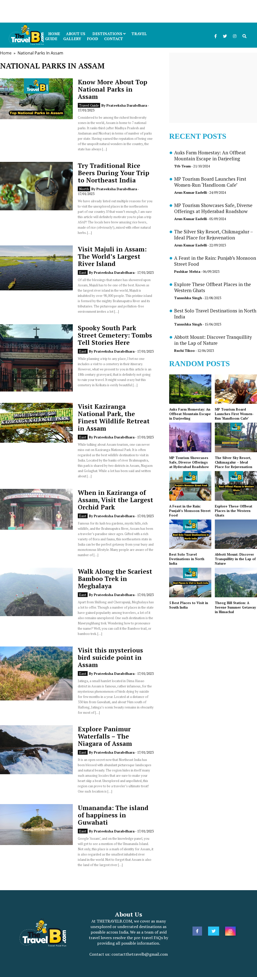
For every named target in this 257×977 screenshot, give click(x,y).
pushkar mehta (187, 271)
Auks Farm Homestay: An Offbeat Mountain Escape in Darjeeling (210, 156)
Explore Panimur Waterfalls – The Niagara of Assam (105, 736)
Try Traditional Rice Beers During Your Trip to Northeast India (113, 172)
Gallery (72, 38)
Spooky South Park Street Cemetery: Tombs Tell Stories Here (115, 335)
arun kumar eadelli (190, 192)
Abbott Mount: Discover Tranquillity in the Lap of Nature (213, 340)
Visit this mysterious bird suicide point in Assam (110, 657)
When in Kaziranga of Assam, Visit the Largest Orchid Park (115, 499)
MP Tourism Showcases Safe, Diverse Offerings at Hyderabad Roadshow (213, 208)
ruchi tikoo (184, 350)
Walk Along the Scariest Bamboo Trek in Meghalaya (115, 578)
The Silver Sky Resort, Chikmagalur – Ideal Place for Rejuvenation (213, 235)
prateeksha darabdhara (126, 105)
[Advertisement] (128, 11)
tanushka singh (188, 297)
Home (6, 53)
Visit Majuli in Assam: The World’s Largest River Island (112, 256)
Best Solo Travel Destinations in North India (186, 559)
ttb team (182, 166)
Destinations (107, 33)
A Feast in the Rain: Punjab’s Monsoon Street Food (190, 510)
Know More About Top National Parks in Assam (112, 89)
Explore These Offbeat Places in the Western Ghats (233, 510)
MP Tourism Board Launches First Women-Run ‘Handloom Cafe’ (210, 182)
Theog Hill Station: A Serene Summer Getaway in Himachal (235, 607)
